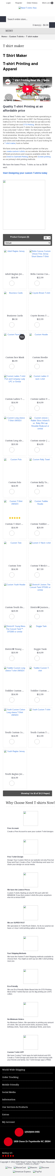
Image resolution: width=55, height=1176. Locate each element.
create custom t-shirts (15, 151)
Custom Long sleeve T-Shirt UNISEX (15, 440)
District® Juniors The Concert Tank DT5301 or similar (41, 607)
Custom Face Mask (15, 357)
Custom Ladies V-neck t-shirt (41, 399)
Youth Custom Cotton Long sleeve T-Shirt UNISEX (15, 732)
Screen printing (44, 157)
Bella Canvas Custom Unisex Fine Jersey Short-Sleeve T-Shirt (41, 274)
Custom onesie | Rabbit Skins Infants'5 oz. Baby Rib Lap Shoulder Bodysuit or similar (41, 440)
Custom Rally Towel (41, 482)
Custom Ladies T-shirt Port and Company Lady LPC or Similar (15, 399)
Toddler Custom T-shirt (41, 691)
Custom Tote (15, 566)
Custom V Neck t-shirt (41, 566)
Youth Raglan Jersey (15, 774)
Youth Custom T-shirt (41, 732)
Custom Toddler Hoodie (41, 524)
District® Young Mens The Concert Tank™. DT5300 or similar (15, 649)
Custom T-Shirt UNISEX (15, 524)
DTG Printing (28, 124)
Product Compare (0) (19, 237)
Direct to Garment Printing (17, 157)
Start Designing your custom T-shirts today (25, 173)
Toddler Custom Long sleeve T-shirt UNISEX (15, 691)
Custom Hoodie (40, 357)
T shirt (7, 143)
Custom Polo (15, 482)
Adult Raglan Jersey (15, 274)
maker (12, 143)
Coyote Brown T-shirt (41, 315)
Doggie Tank (40, 649)
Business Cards (15, 315)
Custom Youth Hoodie (15, 607)
